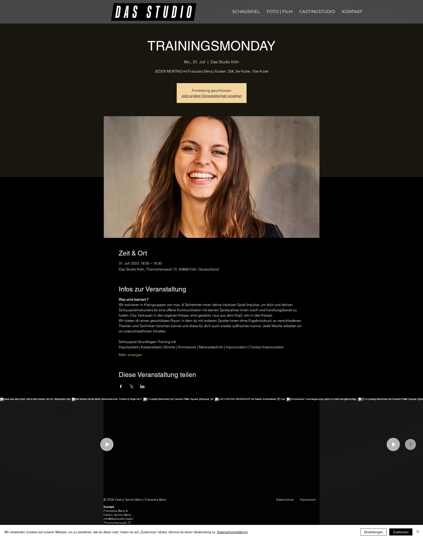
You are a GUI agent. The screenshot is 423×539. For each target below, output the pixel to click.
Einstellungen (373, 532)
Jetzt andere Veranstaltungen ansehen (211, 95)
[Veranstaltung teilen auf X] (132, 386)
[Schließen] (417, 531)
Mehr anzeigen (130, 354)
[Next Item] (410, 444)
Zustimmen (401, 532)
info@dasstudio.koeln (118, 519)
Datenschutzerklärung (232, 532)
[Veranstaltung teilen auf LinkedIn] (142, 386)
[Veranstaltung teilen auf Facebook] (121, 386)
